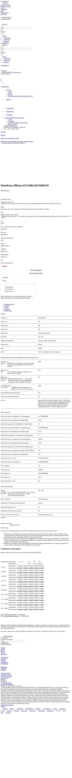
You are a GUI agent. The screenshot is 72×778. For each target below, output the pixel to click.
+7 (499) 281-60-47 (6, 17)
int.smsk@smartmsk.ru (10, 125)
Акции (3, 649)
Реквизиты (4, 667)
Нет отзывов (5, 190)
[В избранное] (1, 191)
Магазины (4, 668)
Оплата (6, 307)
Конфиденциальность (7, 705)
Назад (10, 91)
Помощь (3, 670)
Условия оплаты (5, 673)
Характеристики (9, 304)
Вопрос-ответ (5, 678)
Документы (4, 662)
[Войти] (1, 78)
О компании (4, 657)
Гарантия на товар (6, 676)
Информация (5, 663)
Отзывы (6, 306)
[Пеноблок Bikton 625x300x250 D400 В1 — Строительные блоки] (36, 161)
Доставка (7, 309)
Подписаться (4, 643)
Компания (4, 654)
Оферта (3, 706)
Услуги (3, 652)
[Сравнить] (1, 193)
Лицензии (4, 659)
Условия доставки (6, 675)
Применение (8, 310)
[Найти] (2, 34)
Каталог (3, 648)
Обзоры (3, 679)
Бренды (3, 651)
